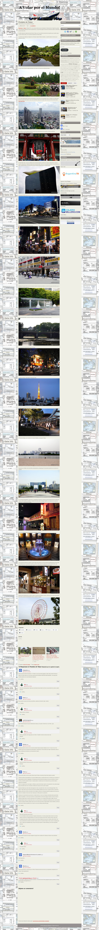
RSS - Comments (66, 129)
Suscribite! (64, 49)
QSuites (63, 76)
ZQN (73, 80)
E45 (62, 68)
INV (77, 69)
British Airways (73, 64)
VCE (71, 79)
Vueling (61, 80)
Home (72, 7)
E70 (63, 68)
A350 (70, 58)
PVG (76, 75)
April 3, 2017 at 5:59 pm (28, 760)
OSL (67, 75)
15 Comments (33, 25)
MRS (72, 74)
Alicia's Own (63, 166)
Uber (64, 79)
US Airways (69, 79)
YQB (66, 80)
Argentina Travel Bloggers (66, 181)
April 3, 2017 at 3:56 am (27, 699)
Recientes (64, 83)
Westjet (63, 80)
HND (24, 664)
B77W (76, 62)
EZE (75, 68)
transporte (62, 79)
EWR (73, 68)
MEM (76, 72)
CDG (65, 65)
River (68, 76)
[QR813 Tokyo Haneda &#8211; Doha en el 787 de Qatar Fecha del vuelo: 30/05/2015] (53, 650)
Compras (67, 65)
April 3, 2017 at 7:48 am (28, 732)
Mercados (79, 72)
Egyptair (67, 68)
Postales (28, 664)
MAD (73, 72)
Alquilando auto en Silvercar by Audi (72, 108)
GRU (65, 69)
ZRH (75, 80)
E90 (64, 68)
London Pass (64, 72)
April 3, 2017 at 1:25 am (28, 686)
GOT (63, 69)
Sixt (79, 76)
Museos (74, 74)
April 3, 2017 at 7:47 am (28, 710)
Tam (66, 78)
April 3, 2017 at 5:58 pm (28, 812)
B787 (78, 62)
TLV (76, 78)
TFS (72, 78)
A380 (72, 58)
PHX (71, 75)
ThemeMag (54, 928)
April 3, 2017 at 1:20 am (27, 671)
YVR (71, 80)
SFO (74, 76)
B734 (62, 62)
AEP (76, 58)
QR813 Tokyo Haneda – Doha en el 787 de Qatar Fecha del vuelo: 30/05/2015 (53, 656)
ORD (66, 75)
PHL (70, 75)
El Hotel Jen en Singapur (71, 115)
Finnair (79, 68)
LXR (72, 72)
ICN (76, 69)
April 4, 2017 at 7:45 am (28, 844)
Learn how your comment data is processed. (41, 921)
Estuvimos (20, 28)
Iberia (75, 69)
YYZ (72, 80)
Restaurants (66, 76)
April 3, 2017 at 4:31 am (27, 721)
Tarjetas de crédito (69, 78)
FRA (62, 69)
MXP (75, 74)
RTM (69, 76)
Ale (25, 684)
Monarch (70, 74)
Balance (63, 64)
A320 (64, 58)
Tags (75, 83)
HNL (70, 69)
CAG (79, 64)
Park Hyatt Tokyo (22, 101)
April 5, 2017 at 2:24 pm (27, 856)
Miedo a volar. (64, 74)
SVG (62, 78)
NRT (26, 664)
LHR (62, 72)
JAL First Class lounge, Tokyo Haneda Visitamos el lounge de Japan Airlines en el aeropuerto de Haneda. (38, 657)
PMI (72, 75)
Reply (58, 681)
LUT (71, 72)
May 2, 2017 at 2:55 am (27, 867)
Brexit (67, 64)
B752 (68, 62)
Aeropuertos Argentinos (75, 159)
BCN (65, 64)
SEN (73, 76)
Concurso (72, 65)
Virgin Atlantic (75, 79)
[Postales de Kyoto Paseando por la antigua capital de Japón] (25, 650)
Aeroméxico (78, 58)
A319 (62, 58)
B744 (67, 62)
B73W (65, 62)
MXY (76, 74)
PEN (69, 75)
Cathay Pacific (63, 65)
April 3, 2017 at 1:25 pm (27, 745)
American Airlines (64, 61)
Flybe (61, 69)
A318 (61, 58)
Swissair (64, 78)
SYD (65, 78)
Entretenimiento (71, 68)
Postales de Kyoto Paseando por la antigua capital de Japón (25, 656)
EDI (65, 68)
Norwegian (62, 75)
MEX (61, 74)
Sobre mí (77, 7)
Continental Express (75, 65)
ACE (73, 58)
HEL (66, 69)
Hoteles (72, 69)
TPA (77, 78)
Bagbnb (61, 64)
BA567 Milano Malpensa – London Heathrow (72, 86)
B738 (64, 62)
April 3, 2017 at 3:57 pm (27, 773)
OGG (65, 75)
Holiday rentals (63, 154)
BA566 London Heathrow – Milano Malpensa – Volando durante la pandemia (72, 94)
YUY (70, 80)
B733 (61, 62)
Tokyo (25, 28)
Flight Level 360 (71, 190)
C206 (78, 64)
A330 (67, 58)
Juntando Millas (64, 193)
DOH (76, 66)
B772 (73, 62)
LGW (77, 70)
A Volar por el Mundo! (47, 925)
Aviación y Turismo (73, 183)
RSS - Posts (65, 126)
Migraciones (68, 74)
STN (61, 78)
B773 (74, 62)
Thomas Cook (74, 78)
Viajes (73, 79)
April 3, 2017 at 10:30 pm (27, 833)
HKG (67, 69)
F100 (77, 68)
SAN (72, 76)
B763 (71, 62)
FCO (78, 68)
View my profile (64, 149)
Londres (67, 72)
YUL (68, 80)
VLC (78, 79)
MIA (62, 74)
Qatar (61, 76)
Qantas (78, 75)
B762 (70, 62)
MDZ (75, 72)
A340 (69, 58)
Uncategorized (66, 79)
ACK (74, 58)
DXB (61, 68)
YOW (65, 80)
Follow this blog (70, 223)
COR (78, 65)
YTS (67, 80)
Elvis (68, 68)
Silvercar (76, 76)
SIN (78, 76)
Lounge (69, 72)
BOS (66, 64)
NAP (78, 74)
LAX (73, 70)
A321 (66, 58)
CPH (79, 65)
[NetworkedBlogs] (70, 221)
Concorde (69, 65)
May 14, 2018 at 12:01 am (27, 878)
